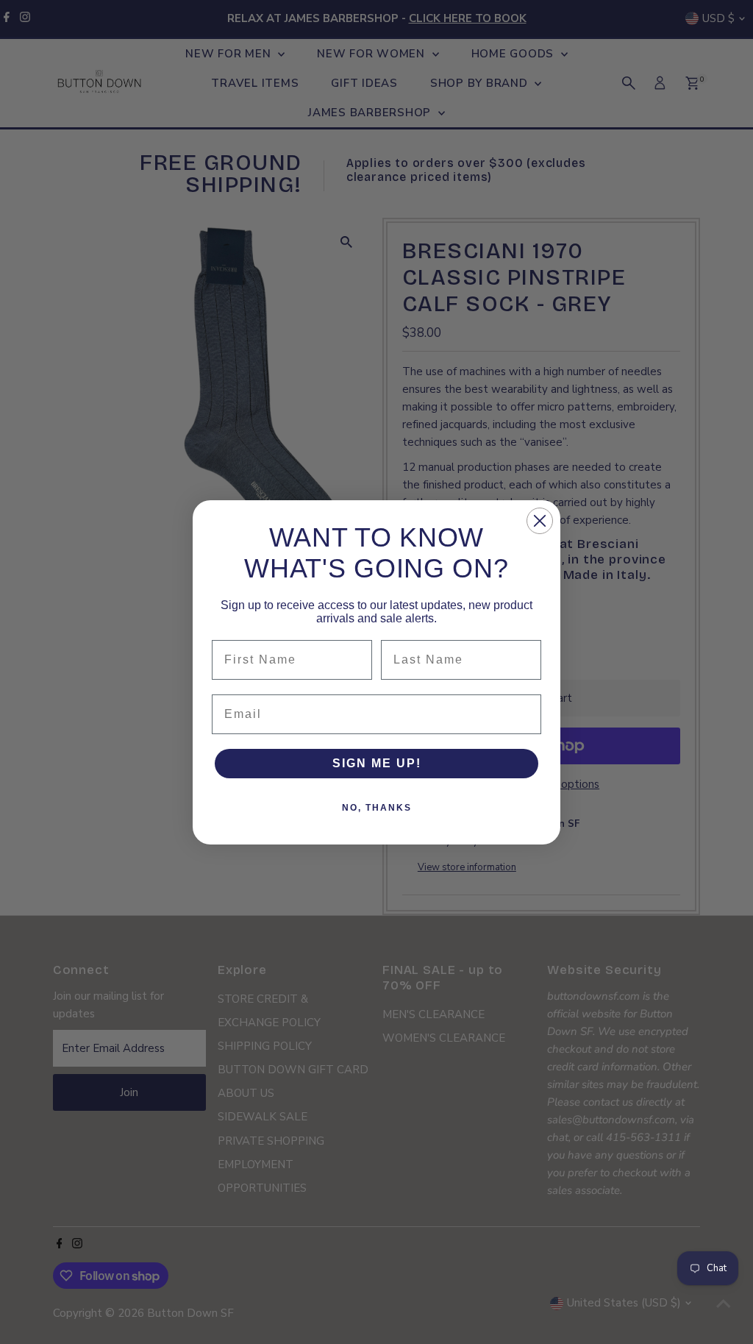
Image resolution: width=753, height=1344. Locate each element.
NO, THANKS (377, 808)
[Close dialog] (540, 521)
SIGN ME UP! (376, 763)
